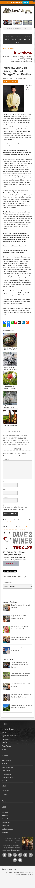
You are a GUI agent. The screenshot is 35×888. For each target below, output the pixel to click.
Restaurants (23, 444)
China (5, 438)
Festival (13, 440)
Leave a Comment (10, 81)
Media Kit (5, 832)
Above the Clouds (8, 729)
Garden (5, 442)
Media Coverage (7, 829)
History (11, 442)
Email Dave (6, 826)
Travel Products (7, 781)
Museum (6, 444)
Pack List (5, 764)
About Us (5, 812)
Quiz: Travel (6, 771)
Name (5, 482)
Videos (4, 749)
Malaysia (26, 442)
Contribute (5, 791)
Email (5, 489)
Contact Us (5, 819)
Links (3, 797)
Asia (21, 436)
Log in (31, 874)
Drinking (6, 440)
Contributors (6, 822)
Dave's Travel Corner (17, 13)
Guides (4, 732)
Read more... (15, 850)
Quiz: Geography (7, 767)
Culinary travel (13, 438)
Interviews (16, 432)
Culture (23, 438)
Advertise (5, 815)
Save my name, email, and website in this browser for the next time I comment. (15, 508)
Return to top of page (9, 869)
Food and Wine (22, 440)
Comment (6, 459)
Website (5, 497)
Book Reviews (6, 760)
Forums (4, 794)
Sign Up (25, 2)
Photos (4, 801)
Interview (18, 442)
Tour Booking (6, 774)
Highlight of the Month (9, 736)
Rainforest (13, 444)
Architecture (14, 436)
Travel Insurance (7, 777)
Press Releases (7, 746)
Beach (26, 436)
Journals (4, 742)
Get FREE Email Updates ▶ (14, 576)
